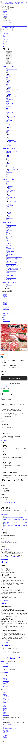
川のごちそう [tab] (8, 55)
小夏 (9, 134)
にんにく (10, 127)
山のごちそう (6, 679)
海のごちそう (6, 678)
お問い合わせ (6, 732)
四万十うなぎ (11, 155)
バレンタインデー (7, 699)
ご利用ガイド (6, 16)
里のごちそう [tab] (8, 56)
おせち (9, 194)
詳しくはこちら (4, 559)
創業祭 (4, 712)
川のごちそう (6, 681)
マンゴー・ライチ (12, 142)
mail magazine (6, 309)
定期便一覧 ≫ (7, 222)
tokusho (4, 308)
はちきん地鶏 (11, 116)
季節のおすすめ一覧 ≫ (9, 282)
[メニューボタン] (1, 1)
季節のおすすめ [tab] (9, 63)
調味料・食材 (11, 213)
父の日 (4, 694)
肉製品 (9, 216)
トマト (9, 124)
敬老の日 (5, 695)
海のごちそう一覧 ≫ (9, 66)
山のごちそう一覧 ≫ (9, 104)
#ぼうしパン (6, 12)
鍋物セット (5, 713)
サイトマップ (6, 727)
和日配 (9, 212)
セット (9, 87)
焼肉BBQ (5, 703)
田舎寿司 (10, 186)
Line (4, 297)
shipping (5, 303)
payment (5, 304)
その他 (9, 145)
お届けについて (6, 603)
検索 (5, 18)
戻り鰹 (4, 706)
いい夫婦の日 (6, 697)
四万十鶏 (10, 117)
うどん (9, 209)
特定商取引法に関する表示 (9, 728)
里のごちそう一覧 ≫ (9, 179)
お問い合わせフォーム (6, 514)
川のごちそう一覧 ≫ (9, 148)
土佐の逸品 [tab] (8, 61)
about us (5, 302)
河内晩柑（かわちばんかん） (15, 141)
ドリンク (10, 215)
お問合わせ (5, 666)
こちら (2, 661)
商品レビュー (12, 399)
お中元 (4, 709)
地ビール (10, 170)
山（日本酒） (11, 167)
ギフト (4, 685)
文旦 (9, 135)
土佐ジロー (11, 119)
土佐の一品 (5, 686)
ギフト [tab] (7, 60)
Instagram (5, 296)
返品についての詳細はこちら (6, 386)
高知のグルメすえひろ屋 (9, 313)
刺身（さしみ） (12, 74)
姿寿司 (9, 188)
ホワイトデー (6, 701)
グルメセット (6, 715)
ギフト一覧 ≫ (7, 243)
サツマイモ (11, 128)
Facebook (5, 294)
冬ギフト (5, 710)
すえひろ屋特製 (12, 201)
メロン (9, 137)
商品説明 (7, 399)
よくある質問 (6, 731)
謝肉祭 (4, 702)
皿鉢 (9, 195)
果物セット (11, 144)
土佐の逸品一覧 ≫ (8, 275)
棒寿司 (9, 187)
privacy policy (6, 306)
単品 (9, 88)
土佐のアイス (11, 204)
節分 (4, 698)
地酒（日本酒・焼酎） (13, 169)
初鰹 (4, 705)
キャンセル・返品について (10, 658)
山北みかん (11, 140)
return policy (5, 305)
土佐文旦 (5, 708)
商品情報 (3, 399)
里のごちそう (6, 682)
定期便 (4, 315)
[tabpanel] (15, 83)
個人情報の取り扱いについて (10, 730)
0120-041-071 (6, 541)
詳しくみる (3, 440)
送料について (5, 562)
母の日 (4, 692)
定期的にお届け (6, 321)
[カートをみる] (3, 23)
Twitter (4, 295)
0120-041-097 (7, 549)
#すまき (5, 14)
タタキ (9, 73)
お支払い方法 (5, 645)
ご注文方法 (4, 530)
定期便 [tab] (7, 58)
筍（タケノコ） (12, 126)
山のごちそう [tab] (8, 53)
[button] (5, 39)
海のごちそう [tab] (8, 52)
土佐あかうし (11, 110)
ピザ (9, 211)
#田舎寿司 (5, 11)
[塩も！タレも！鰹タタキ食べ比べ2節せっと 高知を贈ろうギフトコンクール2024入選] (14, 27)
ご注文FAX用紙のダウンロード (8, 502)
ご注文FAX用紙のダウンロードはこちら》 (10, 556)
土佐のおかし (11, 202)
